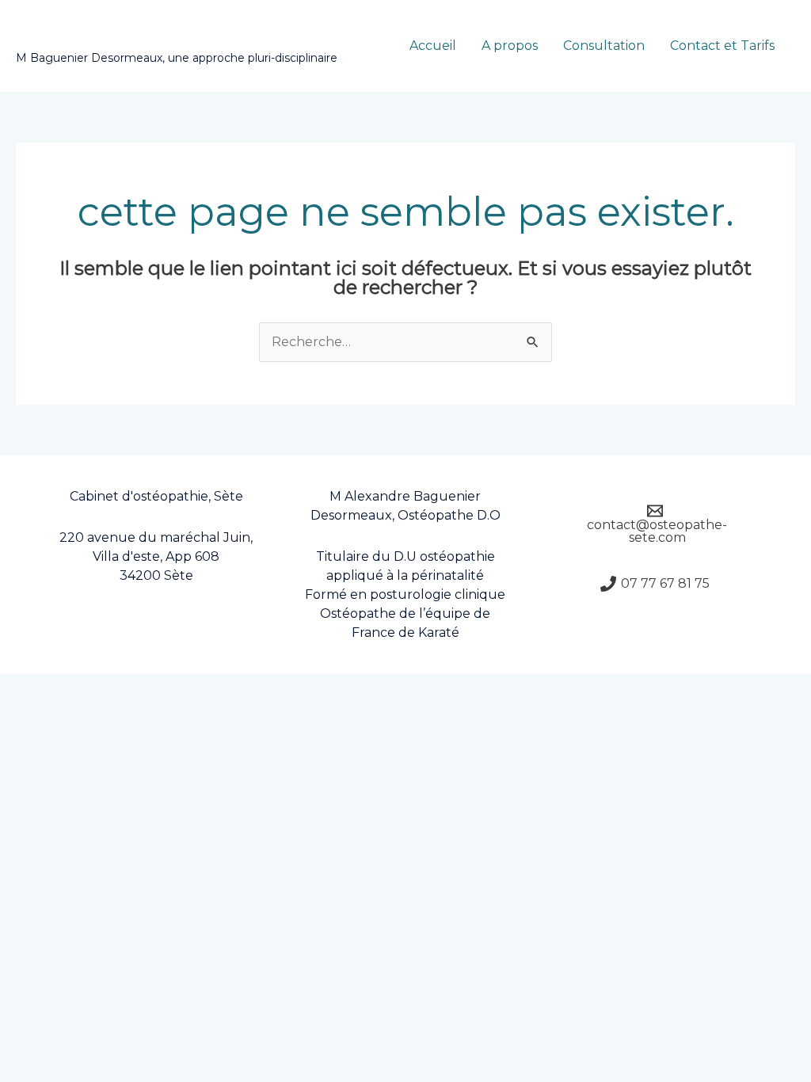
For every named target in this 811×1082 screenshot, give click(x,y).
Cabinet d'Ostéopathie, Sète (180, 37)
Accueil (432, 45)
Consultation (604, 45)
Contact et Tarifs (722, 45)
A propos (510, 45)
